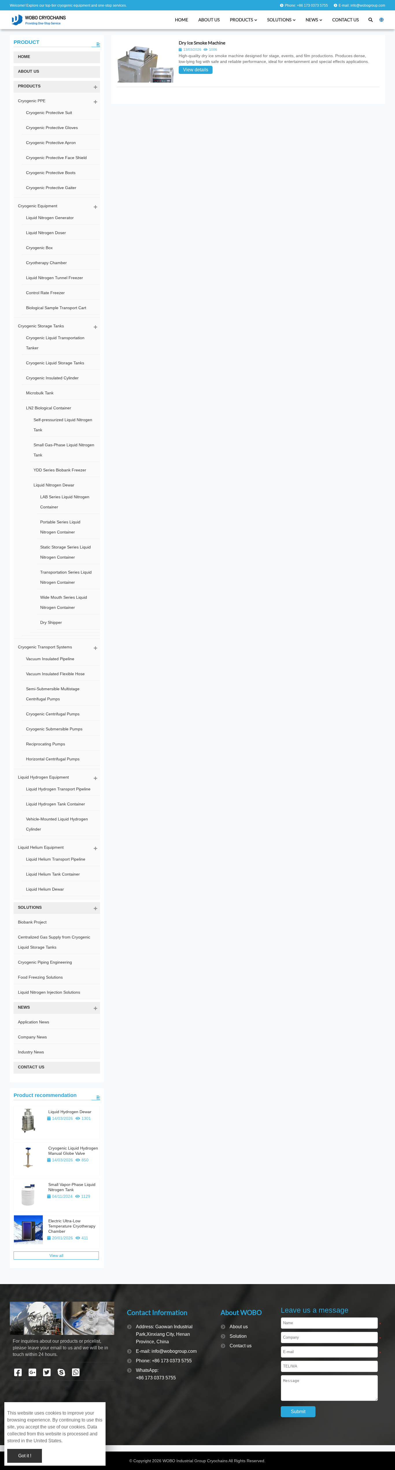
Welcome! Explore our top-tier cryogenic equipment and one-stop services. (68, 5)
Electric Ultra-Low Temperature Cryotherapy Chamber (71, 1226)
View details (195, 69)
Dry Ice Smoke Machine (202, 42)
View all (56, 1255)
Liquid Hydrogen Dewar (69, 1111)
